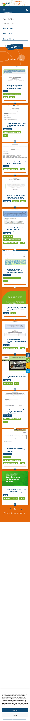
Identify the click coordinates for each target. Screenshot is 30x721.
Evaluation (7, 457)
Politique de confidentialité (19, 719)
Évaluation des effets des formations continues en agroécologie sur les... (15, 229)
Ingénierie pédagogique (10, 498)
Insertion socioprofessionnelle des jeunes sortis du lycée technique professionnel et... (16, 197)
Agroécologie (8, 236)
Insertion (15, 201)
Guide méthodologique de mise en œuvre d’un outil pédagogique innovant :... (17, 491)
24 (21, 513)
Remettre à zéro (9, 23)
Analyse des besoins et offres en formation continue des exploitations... (16, 411)
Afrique (6, 313)
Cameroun (7, 201)
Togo (5, 91)
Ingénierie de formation (10, 169)
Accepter (15, 710)
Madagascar (7, 129)
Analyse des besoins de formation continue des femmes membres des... (14, 86)
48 (24, 513)
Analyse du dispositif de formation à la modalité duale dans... (16, 341)
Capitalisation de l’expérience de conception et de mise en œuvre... (16, 309)
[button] (27, 691)
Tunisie (6, 166)
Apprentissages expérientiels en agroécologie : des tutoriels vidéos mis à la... (16, 376)
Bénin (5, 495)
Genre (5, 97)
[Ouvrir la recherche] (27, 10)
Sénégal (6, 345)
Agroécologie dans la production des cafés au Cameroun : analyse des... (15, 270)
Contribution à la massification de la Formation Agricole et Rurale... (16, 125)
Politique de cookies (7, 719)
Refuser (15, 715)
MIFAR (12, 97)
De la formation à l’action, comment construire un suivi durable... (16, 449)
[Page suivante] (21, 509)
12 (17, 513)
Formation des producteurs (12, 94)
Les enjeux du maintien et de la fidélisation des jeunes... (16, 162)
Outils (13, 313)
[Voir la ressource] (15, 103)
